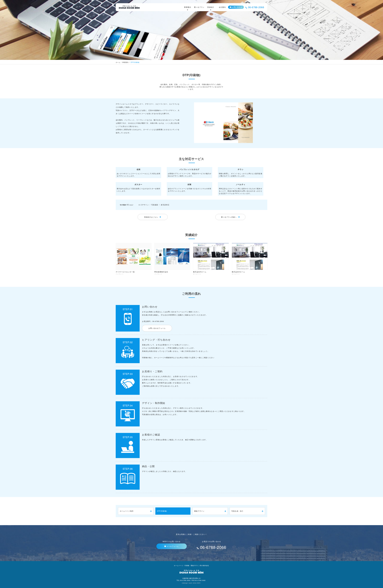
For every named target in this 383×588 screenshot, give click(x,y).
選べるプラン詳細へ (229, 217)
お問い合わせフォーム (157, 328)
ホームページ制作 (127, 511)
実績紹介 (210, 7)
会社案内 (222, 7)
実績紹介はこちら (151, 217)
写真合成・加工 (237, 511)
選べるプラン (199, 7)
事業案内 (187, 7)
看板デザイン (199, 511)
